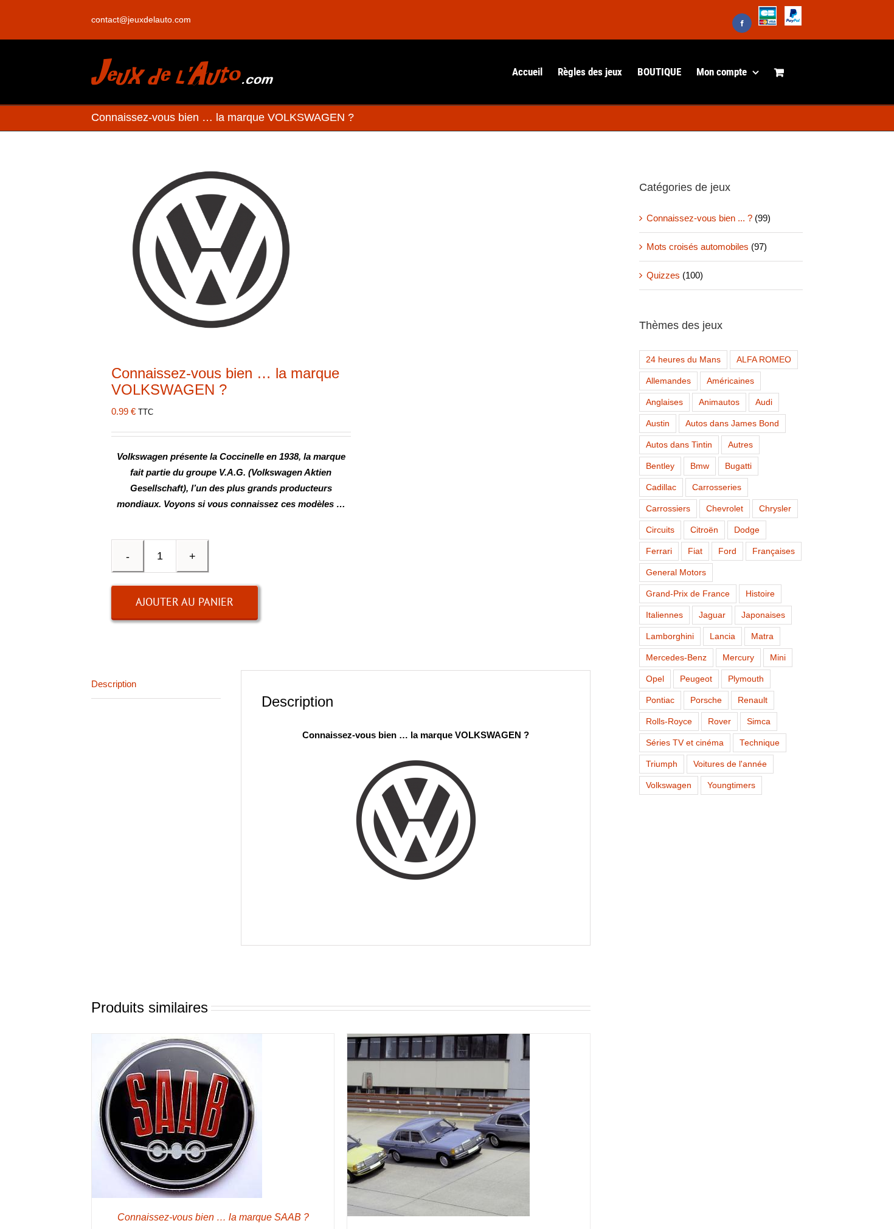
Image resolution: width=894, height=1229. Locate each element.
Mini (778, 657)
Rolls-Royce (669, 721)
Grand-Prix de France (688, 593)
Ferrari (659, 551)
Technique (760, 742)
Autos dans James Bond (732, 423)
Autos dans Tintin (679, 444)
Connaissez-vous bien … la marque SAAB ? (213, 1217)
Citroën (704, 530)
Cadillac (661, 487)
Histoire (760, 593)
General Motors (676, 572)
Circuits (660, 530)
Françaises (773, 551)
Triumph (661, 764)
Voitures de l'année (730, 764)
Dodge (747, 530)
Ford (727, 551)
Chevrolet (724, 508)
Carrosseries (716, 487)
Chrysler (775, 508)
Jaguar (712, 615)
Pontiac (660, 700)
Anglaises (664, 402)
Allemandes (668, 381)
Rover (719, 721)
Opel (655, 679)
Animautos (719, 402)
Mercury (738, 657)
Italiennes (664, 615)
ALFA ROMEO (763, 359)
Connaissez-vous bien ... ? (699, 218)
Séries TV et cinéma (685, 742)
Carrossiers (668, 508)
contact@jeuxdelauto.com (141, 19)
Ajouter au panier (185, 602)
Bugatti (738, 466)
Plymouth (746, 679)
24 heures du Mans (683, 359)
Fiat (695, 551)
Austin (658, 423)
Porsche (706, 700)
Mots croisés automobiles (697, 246)
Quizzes (663, 275)
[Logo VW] (211, 249)
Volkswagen (668, 785)
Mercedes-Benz (676, 657)
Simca (759, 721)
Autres (740, 444)
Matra (762, 636)
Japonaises (763, 615)
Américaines (730, 381)
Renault (753, 700)
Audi (763, 402)
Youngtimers (731, 785)
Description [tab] (113, 684)
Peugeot (696, 679)
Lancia (722, 636)
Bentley (660, 466)
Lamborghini (670, 636)
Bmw (699, 466)
